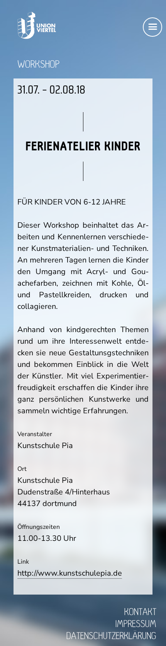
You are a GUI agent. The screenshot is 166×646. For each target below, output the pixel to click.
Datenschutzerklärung (111, 636)
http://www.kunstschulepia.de (69, 573)
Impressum (135, 624)
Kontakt (140, 612)
